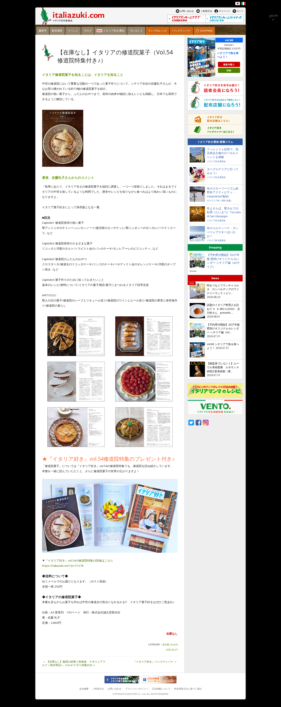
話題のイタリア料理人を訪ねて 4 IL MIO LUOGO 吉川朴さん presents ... (223, 308)
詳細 (229, 70)
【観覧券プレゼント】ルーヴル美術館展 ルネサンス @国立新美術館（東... (223, 367)
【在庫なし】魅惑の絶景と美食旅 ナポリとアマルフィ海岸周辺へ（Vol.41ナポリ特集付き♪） (73, 663)
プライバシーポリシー (136, 688)
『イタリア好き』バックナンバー (154, 661)
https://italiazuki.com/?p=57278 (63, 565)
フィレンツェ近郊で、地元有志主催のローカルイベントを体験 (222, 153)
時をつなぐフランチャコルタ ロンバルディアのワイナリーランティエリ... (223, 289)
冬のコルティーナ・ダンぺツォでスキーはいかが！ (222, 232)
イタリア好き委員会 (216, 161)
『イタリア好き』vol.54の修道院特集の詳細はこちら (79, 560)
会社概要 (84, 688)
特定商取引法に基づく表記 (188, 688)
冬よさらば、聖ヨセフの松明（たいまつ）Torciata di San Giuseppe (224, 212)
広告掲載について (161, 688)
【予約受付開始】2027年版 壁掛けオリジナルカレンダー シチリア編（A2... (223, 328)
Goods (174, 644)
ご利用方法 (98, 688)
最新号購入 (229, 64)
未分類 (165, 644)
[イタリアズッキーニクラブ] (186, 19)
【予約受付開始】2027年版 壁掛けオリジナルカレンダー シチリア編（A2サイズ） (223, 261)
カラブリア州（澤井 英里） (220, 200)
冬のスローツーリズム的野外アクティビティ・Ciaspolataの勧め (222, 192)
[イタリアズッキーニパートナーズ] (224, 19)
